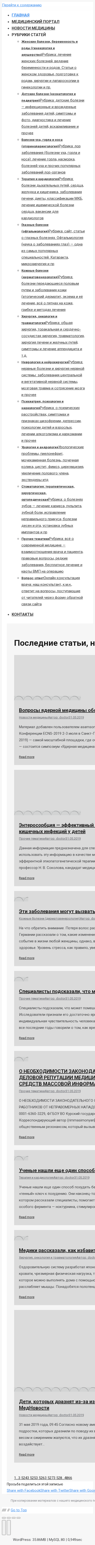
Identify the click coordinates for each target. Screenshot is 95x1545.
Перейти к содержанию (22, 5)
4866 (68, 1478)
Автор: (58, 717)
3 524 (22, 1478)
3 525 (31, 1478)
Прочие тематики (32, 838)
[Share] (9, 1518)
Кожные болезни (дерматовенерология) (49, 918)
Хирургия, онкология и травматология (47, 1257)
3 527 (49, 1478)
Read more (26, 757)
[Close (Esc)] (4, 1518)
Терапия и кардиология (36, 1177)
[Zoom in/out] (18, 1518)
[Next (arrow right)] (9, 1527)
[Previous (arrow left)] (4, 1527)
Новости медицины (33, 717)
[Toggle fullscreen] (14, 1518)
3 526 (40, 1478)
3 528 (57, 1478)
